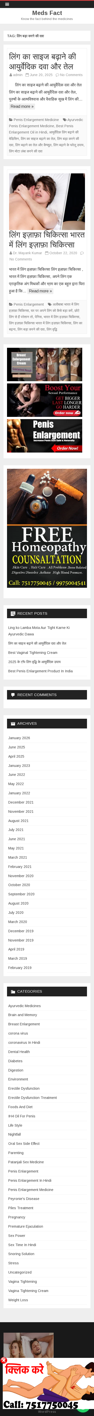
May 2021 (16, 848)
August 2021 (18, 821)
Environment (18, 1079)
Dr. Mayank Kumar (27, 253)
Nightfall (14, 1134)
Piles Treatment (20, 1208)
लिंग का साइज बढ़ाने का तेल (38, 139)
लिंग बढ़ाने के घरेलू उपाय (68, 145)
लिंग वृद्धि (52, 329)
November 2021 (21, 812)
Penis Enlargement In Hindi (29, 1180)
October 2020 (19, 885)
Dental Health (19, 1052)
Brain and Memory (22, 1015)
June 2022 (16, 775)
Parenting (16, 1153)
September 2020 (21, 894)
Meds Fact (47, 13)
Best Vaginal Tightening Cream (32, 653)
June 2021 (16, 839)
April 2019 (16, 949)
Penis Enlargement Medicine (36, 120)
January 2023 (19, 766)
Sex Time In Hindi (22, 1245)
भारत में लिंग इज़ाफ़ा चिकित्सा (61, 317)
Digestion (15, 1070)
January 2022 (19, 793)
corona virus (18, 1033)
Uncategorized (20, 1272)
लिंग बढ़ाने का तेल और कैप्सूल (33, 145)
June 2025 (16, 747)
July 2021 (16, 830)
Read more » (22, 106)
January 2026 (19, 738)
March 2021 (17, 857)
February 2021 (20, 867)
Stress (13, 1263)
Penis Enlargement (29, 304)
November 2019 (21, 940)
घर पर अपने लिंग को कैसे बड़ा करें (51, 311)
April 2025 (16, 756)
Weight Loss (18, 1300)
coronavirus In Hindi (24, 1043)
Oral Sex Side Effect (24, 1144)
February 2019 (20, 968)
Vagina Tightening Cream (28, 1291)
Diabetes (15, 1061)
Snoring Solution (21, 1254)
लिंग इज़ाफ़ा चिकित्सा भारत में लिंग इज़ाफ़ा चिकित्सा (40, 323)
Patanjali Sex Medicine (26, 1162)
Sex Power (16, 1236)
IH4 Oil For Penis (21, 1116)
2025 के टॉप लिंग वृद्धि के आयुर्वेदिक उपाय (34, 662)
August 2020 (18, 903)
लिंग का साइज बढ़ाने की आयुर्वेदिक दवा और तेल (37, 643)
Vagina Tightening (22, 1282)
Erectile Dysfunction (24, 1088)
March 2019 (17, 958)
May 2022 (16, 784)
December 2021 (21, 802)
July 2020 (16, 913)
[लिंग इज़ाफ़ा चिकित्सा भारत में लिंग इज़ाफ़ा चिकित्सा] (47, 201)
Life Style (15, 1125)
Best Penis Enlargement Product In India (40, 671)
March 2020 (17, 922)
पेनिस (38, 317)
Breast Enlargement (24, 1024)
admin (18, 75)
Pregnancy (16, 1217)
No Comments (71, 75)
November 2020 (21, 876)
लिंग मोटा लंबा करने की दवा (25, 151)
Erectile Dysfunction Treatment (32, 1098)
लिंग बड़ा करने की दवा (31, 329)
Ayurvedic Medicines (24, 1006)
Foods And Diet (20, 1107)
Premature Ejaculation (25, 1226)
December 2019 (21, 931)
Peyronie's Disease (23, 1199)
